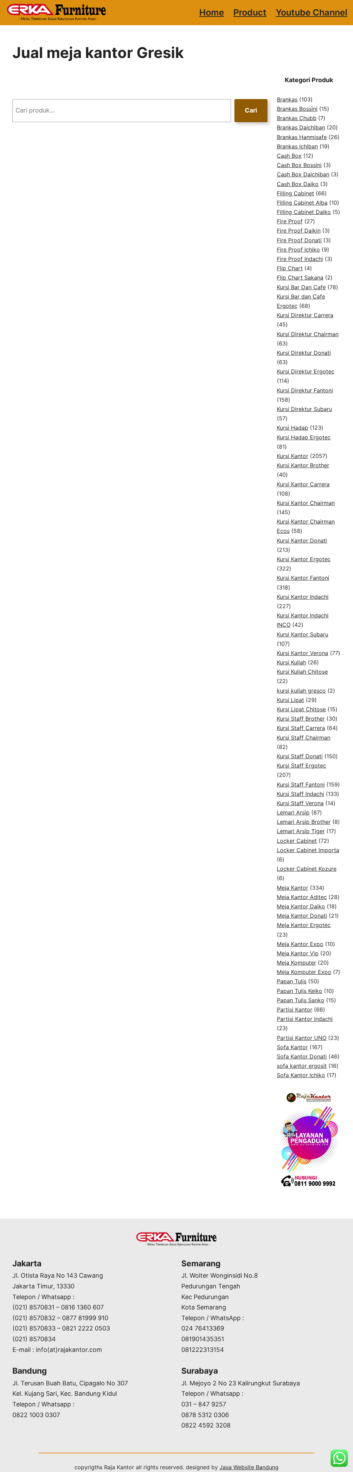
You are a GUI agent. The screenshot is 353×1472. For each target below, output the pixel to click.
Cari (251, 110)
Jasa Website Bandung (249, 1467)
